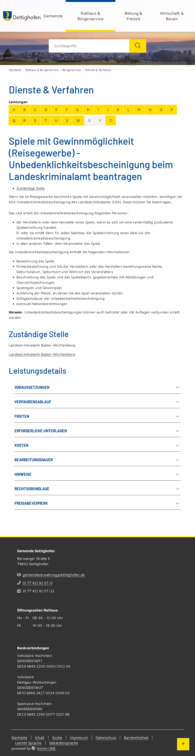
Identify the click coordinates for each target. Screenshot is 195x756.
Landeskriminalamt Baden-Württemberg (42, 354)
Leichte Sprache (28, 743)
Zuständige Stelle (30, 188)
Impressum (79, 737)
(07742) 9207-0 (38, 583)
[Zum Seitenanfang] (183, 744)
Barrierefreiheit (136, 737)
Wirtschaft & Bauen (172, 16)
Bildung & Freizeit (133, 16)
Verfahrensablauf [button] (32, 401)
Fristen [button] (21, 416)
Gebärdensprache (63, 743)
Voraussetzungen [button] (31, 387)
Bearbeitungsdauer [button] (33, 459)
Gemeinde (53, 15)
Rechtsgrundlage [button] (31, 488)
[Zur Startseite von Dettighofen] (22, 16)
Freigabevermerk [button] (31, 503)
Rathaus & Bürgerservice (91, 16)
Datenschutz (106, 737)
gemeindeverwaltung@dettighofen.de (54, 575)
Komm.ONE (46, 748)
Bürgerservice (71, 70)
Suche (57, 737)
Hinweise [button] (23, 474)
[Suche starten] (137, 46)
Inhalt (39, 737)
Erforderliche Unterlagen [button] (40, 430)
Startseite (15, 70)
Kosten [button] (21, 445)
